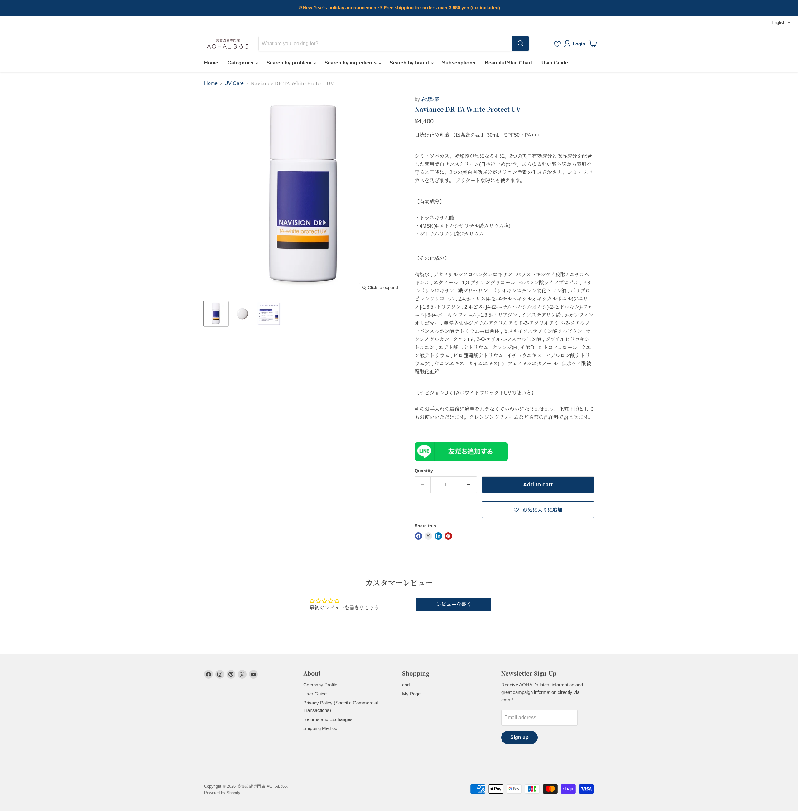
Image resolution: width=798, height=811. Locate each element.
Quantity (424, 470)
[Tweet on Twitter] (428, 536)
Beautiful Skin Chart (508, 62)
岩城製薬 (430, 99)
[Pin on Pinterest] (448, 536)
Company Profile (320, 684)
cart (406, 684)
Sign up (519, 737)
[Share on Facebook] (418, 536)
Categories (241, 62)
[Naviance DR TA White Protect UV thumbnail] (216, 313)
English (778, 22)
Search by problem (290, 62)
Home (211, 62)
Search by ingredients (351, 62)
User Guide (554, 62)
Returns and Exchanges (328, 719)
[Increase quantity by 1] (469, 484)
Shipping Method (320, 728)
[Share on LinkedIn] (438, 536)
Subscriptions (458, 62)
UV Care (234, 83)
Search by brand (410, 62)
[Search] (520, 43)
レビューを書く (453, 604)
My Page (411, 693)
